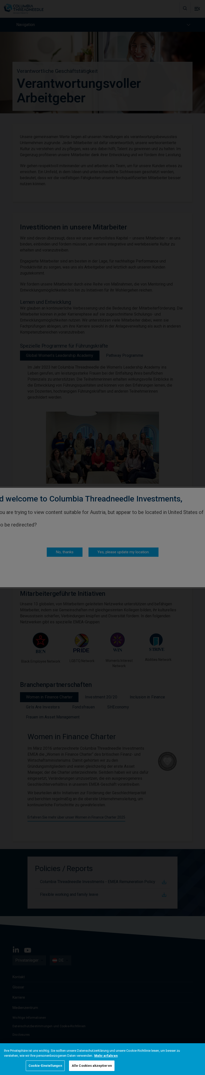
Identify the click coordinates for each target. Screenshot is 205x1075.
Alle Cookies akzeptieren (92, 1065)
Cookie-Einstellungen (45, 1065)
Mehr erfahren (106, 1055)
